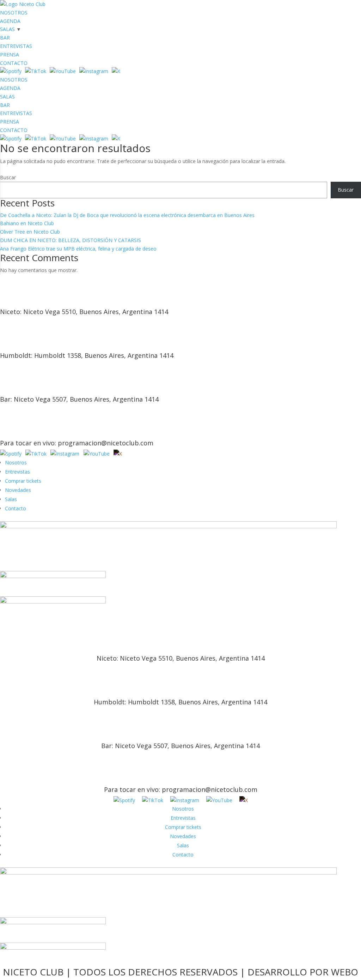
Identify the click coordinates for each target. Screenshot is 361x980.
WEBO (344, 972)
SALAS (7, 29)
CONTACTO (13, 63)
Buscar (8, 177)
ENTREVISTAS (16, 46)
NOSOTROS (13, 12)
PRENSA (9, 54)
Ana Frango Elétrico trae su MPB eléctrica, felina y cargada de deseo (78, 248)
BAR (5, 37)
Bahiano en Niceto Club (27, 223)
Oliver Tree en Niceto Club (30, 231)
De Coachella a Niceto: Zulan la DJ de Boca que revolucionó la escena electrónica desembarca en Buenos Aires (127, 215)
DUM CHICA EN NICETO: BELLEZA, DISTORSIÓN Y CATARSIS (70, 240)
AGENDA (10, 21)
